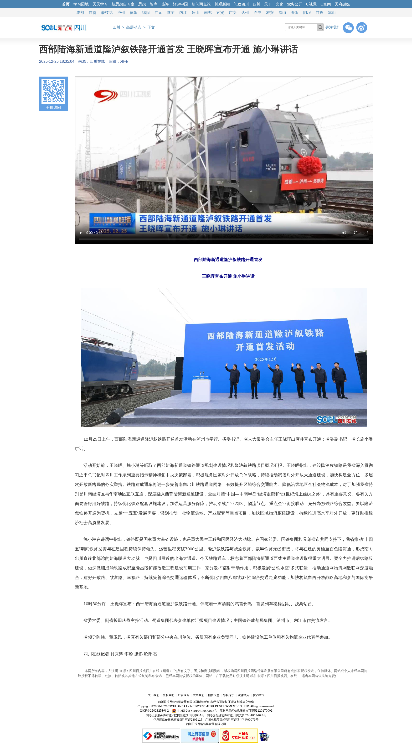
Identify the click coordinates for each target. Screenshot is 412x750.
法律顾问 (243, 695)
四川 (256, 4)
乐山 (195, 12)
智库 (153, 4)
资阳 (295, 12)
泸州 (121, 12)
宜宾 (220, 12)
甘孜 (319, 12)
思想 (142, 4)
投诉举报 (258, 695)
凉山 (332, 12)
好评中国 (180, 4)
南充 (208, 12)
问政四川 (241, 4)
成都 (80, 12)
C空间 (325, 4)
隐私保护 (228, 695)
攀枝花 (107, 12)
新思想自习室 (123, 4)
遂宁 (171, 12)
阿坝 (307, 12)
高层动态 (133, 27)
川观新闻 (222, 4)
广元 (158, 12)
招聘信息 (213, 695)
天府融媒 (342, 4)
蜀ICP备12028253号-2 (154, 711)
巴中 (257, 12)
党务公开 (294, 4)
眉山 (282, 12)
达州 (245, 12)
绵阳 (146, 12)
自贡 (92, 12)
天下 (268, 4)
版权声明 (168, 695)
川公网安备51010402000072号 (196, 711)
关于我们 (153, 695)
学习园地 (81, 4)
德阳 (133, 12)
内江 (183, 12)
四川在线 (97, 61)
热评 (165, 4)
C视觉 (311, 4)
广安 (233, 12)
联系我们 (198, 695)
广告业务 (183, 695)
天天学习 (100, 4)
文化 (279, 4)
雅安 (270, 12)
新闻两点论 (201, 4)
